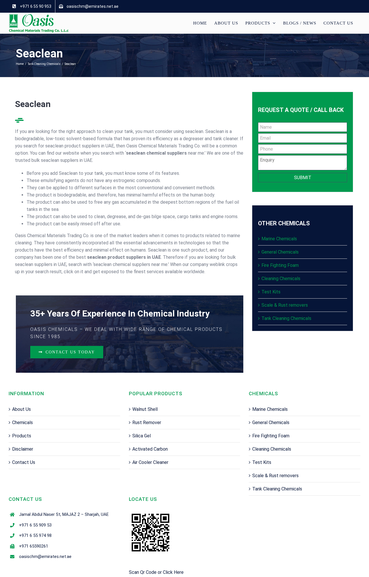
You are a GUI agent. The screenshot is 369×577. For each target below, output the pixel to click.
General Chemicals (280, 252)
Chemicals (22, 422)
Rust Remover (146, 422)
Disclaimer (22, 449)
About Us (21, 409)
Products (21, 436)
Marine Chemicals (279, 238)
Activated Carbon (150, 449)
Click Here (173, 572)
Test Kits (270, 292)
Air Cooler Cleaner (150, 462)
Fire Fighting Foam (280, 265)
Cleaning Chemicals (280, 278)
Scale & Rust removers (284, 305)
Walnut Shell (145, 409)
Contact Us (23, 462)
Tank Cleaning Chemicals (286, 318)
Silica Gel (141, 436)
